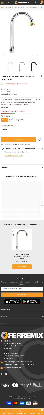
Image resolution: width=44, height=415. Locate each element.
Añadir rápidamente (22, 266)
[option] (22, 32)
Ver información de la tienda (14, 155)
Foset (8, 89)
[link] (39, 139)
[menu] (2, 2)
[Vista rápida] (13, 234)
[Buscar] (8, 2)
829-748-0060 (29, 364)
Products (8, 7)
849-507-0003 (8, 348)
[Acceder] (36, 2)
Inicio (2, 7)
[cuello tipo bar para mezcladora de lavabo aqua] (22, 239)
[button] (37, 55)
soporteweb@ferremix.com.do (13, 368)
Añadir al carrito (18, 139)
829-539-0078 (8, 358)
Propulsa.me (26, 398)
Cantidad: (4, 129)
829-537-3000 (27, 362)
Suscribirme (22, 294)
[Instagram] (6, 374)
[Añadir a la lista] (13, 231)
